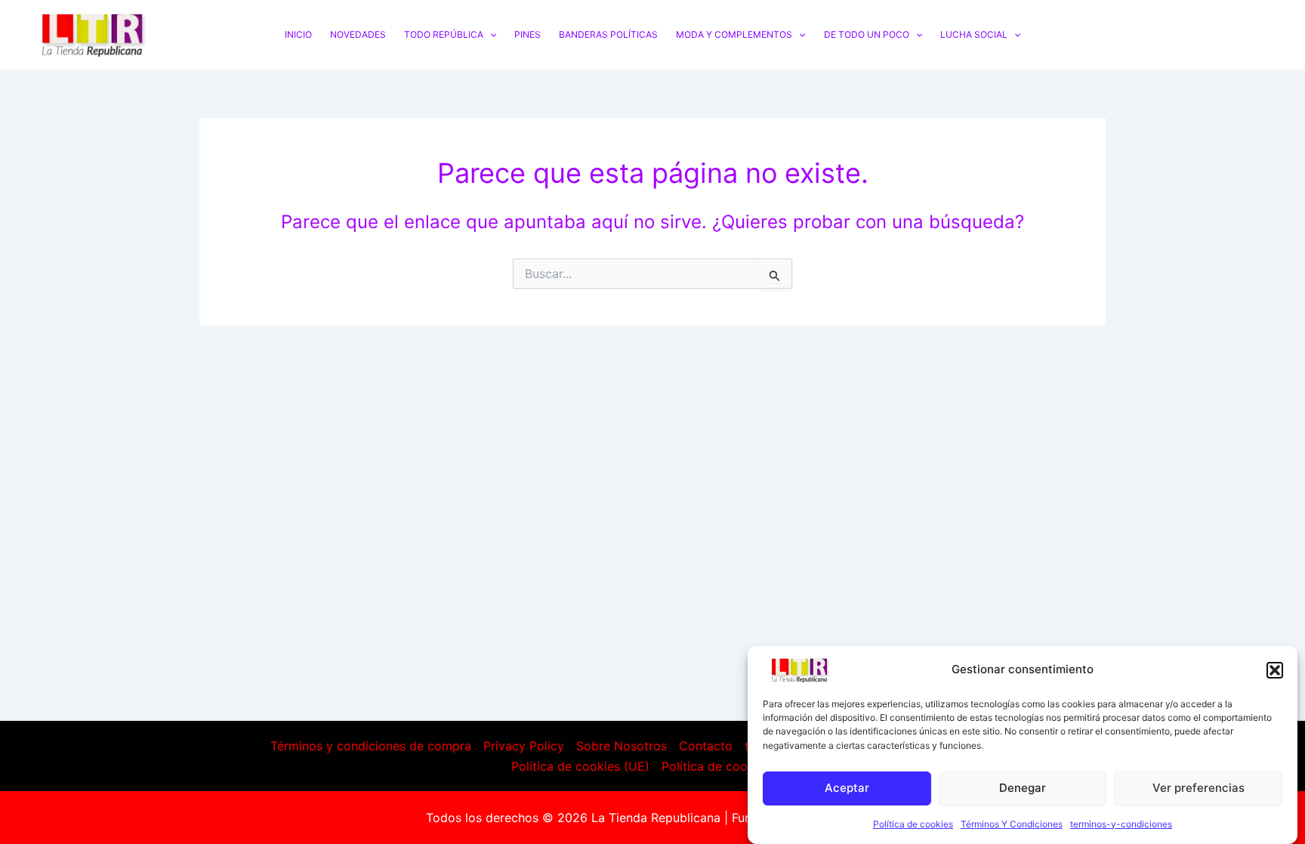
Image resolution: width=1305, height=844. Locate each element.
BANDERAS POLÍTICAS (608, 34)
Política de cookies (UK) (731, 766)
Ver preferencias (1198, 788)
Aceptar (847, 788)
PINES (527, 34)
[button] (1274, 670)
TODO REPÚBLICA (443, 34)
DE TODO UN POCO (866, 34)
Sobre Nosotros (621, 745)
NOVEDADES (358, 34)
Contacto (706, 745)
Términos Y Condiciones (1012, 824)
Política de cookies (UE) (580, 766)
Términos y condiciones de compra (370, 745)
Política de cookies (913, 824)
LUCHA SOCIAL (973, 34)
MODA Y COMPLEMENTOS (734, 34)
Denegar (1022, 788)
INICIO (298, 34)
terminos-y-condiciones (1121, 824)
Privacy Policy (523, 745)
